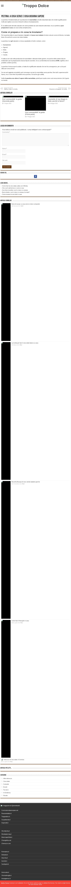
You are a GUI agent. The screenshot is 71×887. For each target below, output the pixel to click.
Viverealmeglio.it (6, 875)
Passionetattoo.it (6, 813)
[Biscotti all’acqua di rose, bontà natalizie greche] (6, 550)
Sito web (4, 160)
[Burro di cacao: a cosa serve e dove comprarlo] (6, 272)
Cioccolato (6, 781)
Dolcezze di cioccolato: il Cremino (14, 759)
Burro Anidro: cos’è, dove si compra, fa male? (16, 192)
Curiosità (6, 784)
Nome (4, 148)
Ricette (5, 795)
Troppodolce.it (5, 816)
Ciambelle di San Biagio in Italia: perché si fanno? (57, 100)
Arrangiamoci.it (6, 878)
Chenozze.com (6, 843)
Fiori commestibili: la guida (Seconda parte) (12, 100)
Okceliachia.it (5, 831)
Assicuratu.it (5, 872)
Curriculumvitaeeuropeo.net (9, 810)
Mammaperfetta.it (6, 837)
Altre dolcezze (7, 778)
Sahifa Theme (5, 883)
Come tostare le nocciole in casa (12, 194)
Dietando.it (4, 855)
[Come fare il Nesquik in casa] (6, 689)
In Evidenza (6, 792)
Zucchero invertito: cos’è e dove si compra (15, 190)
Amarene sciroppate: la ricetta (58, 88)
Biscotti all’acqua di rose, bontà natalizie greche (25, 482)
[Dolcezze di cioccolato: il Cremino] (2, 759)
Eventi (5, 787)
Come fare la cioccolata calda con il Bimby (15, 186)
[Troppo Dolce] (35, 5)
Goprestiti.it (4, 823)
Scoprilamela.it (5, 819)
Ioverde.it (4, 861)
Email (4, 154)
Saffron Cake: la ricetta (10, 88)
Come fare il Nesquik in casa (20, 620)
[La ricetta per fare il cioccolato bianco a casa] (6, 411)
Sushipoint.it (5, 864)
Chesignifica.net (6, 840)
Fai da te (6, 790)
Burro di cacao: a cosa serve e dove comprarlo (25, 204)
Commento (6, 132)
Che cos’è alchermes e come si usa (13, 188)
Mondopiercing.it (6, 834)
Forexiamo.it (5, 851)
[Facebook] (35, 176)
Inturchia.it (4, 858)
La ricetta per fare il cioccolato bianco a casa (24, 343)
